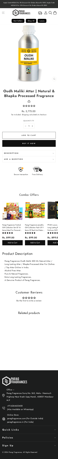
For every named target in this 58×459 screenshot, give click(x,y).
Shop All (31, 20)
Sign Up (7, 445)
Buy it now (29, 143)
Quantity (28, 121)
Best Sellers (18, 20)
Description (11, 153)
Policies (7, 437)
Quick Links (10, 429)
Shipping (25, 114)
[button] (29, 105)
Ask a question (13, 159)
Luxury (42, 20)
